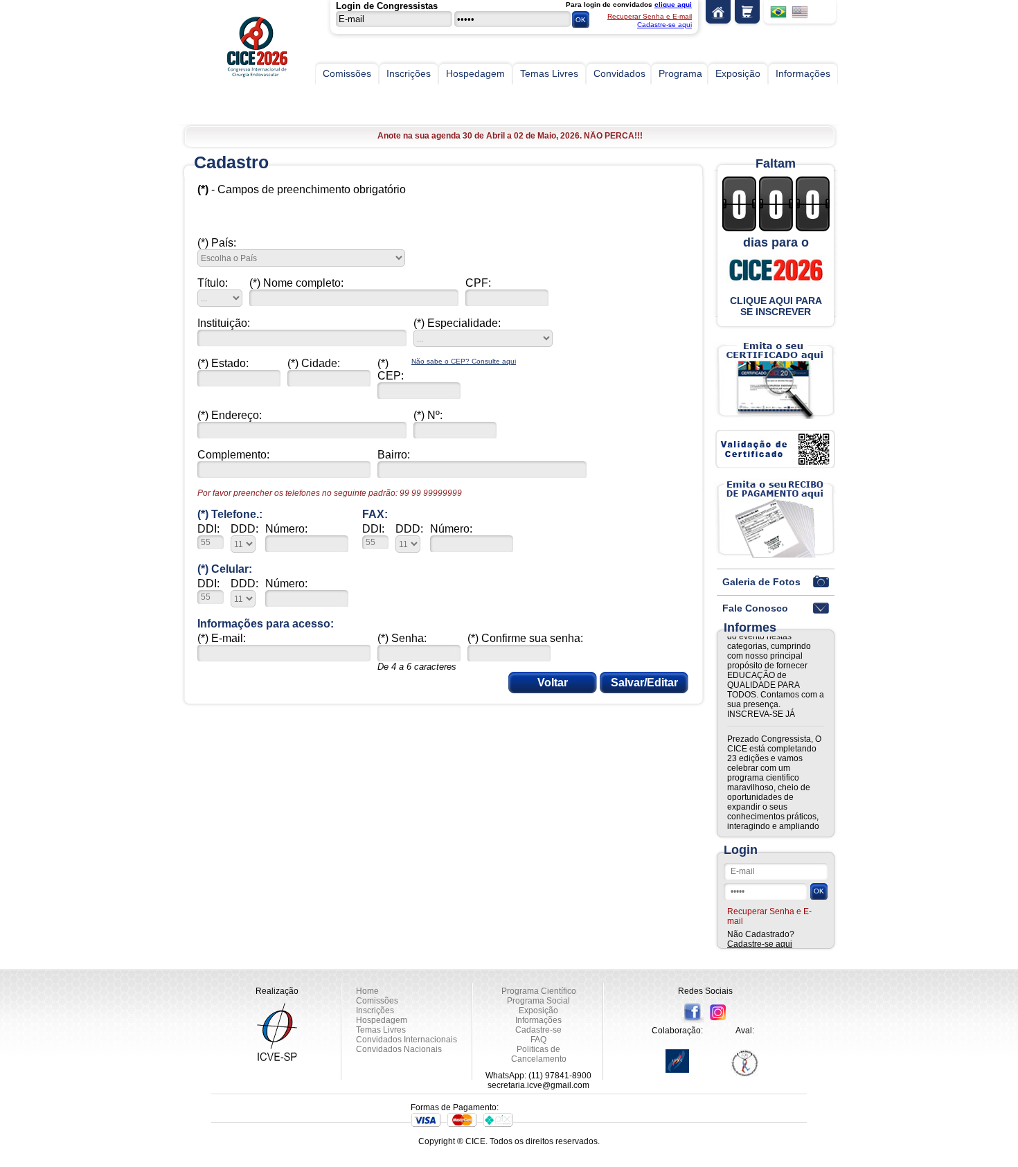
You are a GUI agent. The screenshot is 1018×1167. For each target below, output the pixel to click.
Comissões (347, 73)
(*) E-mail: (221, 638)
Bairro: (393, 455)
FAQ (538, 1039)
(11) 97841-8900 (559, 1075)
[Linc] (677, 1061)
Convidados (619, 73)
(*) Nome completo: (296, 283)
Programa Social (538, 1001)
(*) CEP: (390, 369)
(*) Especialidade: (457, 323)
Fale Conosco (755, 608)
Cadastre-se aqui (664, 24)
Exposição (737, 73)
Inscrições (408, 73)
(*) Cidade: (313, 363)
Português (778, 12)
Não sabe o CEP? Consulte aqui (463, 361)
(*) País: (216, 243)
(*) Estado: (223, 363)
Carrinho (747, 13)
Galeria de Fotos (761, 581)
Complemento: (233, 455)
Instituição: (223, 323)
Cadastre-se (538, 1030)
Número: (286, 529)
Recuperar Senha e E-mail (649, 16)
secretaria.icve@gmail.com (538, 1085)
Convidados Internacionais (406, 1039)
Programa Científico (538, 991)
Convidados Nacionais (399, 1049)
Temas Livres (549, 73)
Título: (212, 283)
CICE (249, 52)
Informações (803, 73)
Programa (680, 73)
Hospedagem (475, 73)
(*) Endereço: (229, 415)
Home (718, 13)
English (800, 12)
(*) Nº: (428, 415)
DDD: (244, 529)
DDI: (208, 529)
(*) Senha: (402, 638)
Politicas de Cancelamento (538, 1054)
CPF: (478, 283)
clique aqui (673, 4)
